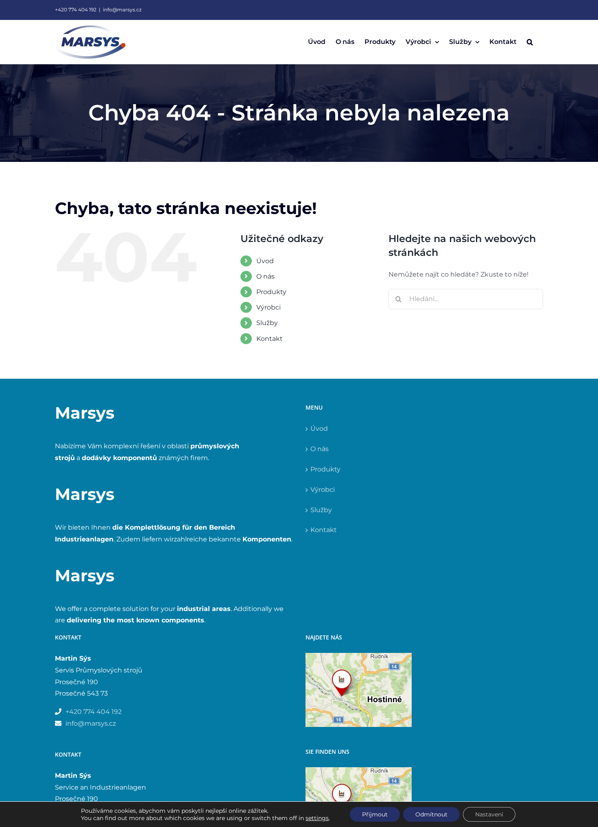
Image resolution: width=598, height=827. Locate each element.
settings (317, 818)
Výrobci (268, 307)
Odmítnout (431, 814)
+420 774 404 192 (75, 10)
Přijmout (375, 814)
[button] (530, 42)
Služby (267, 323)
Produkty (271, 292)
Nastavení (489, 814)
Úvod (265, 261)
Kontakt (269, 339)
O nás (265, 276)
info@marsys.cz (122, 10)
